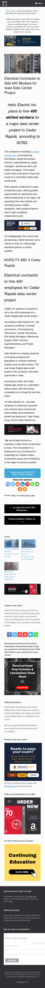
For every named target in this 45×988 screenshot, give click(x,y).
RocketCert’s (10, 786)
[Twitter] (13, 484)
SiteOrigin (21, 982)
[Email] (37, 484)
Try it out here (31, 896)
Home (8, 11)
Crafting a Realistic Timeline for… (22, 520)
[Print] (20, 489)
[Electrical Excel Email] (30, 634)
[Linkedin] (22, 484)
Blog (13, 11)
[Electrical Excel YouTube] (25, 634)
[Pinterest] (27, 484)
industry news (30, 495)
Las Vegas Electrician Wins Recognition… (23, 508)
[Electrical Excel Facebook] (9, 634)
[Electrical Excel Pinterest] (20, 634)
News (14, 495)
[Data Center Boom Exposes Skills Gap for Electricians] (11, 566)
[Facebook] (8, 484)
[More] (25, 489)
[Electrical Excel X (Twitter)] (14, 634)
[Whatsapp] (32, 484)
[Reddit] (18, 484)
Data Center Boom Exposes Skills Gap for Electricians (10, 575)
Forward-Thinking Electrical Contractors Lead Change (11, 553)
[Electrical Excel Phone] (35, 634)
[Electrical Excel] (4, 3)
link (11, 901)
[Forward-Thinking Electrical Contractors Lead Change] (11, 543)
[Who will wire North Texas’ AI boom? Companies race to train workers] (28, 543)
